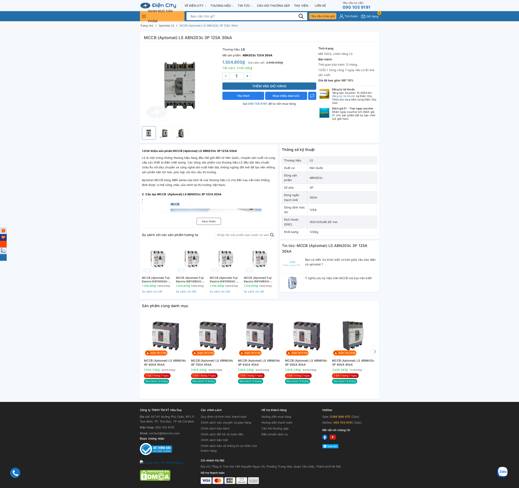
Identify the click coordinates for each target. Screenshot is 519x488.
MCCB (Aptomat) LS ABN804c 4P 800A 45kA (165, 362)
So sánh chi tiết (152, 291)
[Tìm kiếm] (301, 16)
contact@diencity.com (164, 433)
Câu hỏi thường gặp (273, 5)
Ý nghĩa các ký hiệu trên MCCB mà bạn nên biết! (338, 278)
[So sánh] (312, 96)
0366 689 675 (340, 416)
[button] (374, 352)
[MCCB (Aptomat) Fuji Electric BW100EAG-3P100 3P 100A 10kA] (158, 258)
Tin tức (244, 5)
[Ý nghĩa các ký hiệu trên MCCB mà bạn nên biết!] (292, 283)
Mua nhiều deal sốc (286, 95)
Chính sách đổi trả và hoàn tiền (222, 434)
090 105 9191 (356, 5)
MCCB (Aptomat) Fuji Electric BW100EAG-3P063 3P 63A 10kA (224, 279)
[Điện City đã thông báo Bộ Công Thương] (156, 449)
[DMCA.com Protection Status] (155, 475)
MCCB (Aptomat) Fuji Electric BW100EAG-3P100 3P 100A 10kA (156, 279)
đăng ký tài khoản (343, 96)
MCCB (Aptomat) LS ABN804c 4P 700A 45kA (212, 362)
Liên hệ (320, 5)
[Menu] (144, 16)
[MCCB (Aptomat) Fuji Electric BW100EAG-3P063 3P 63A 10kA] (226, 258)
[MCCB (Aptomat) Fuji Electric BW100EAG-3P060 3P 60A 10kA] (260, 258)
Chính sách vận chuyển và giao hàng (226, 422)
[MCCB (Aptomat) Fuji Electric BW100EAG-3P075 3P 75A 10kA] (192, 258)
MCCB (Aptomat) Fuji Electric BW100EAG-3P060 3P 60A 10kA (258, 279)
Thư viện (301, 5)
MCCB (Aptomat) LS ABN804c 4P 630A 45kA (259, 362)
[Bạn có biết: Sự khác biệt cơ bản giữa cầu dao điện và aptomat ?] (292, 264)
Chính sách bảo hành (215, 428)
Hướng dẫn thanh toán (277, 422)
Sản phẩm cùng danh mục (165, 306)
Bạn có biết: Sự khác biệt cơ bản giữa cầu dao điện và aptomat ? (340, 262)
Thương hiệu (221, 5)
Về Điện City (194, 5)
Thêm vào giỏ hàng (269, 86)
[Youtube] (333, 436)
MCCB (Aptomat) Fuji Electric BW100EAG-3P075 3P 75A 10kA (190, 279)
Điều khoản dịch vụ (275, 434)
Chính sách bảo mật (214, 440)
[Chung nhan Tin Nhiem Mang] (161, 462)
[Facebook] (324, 436)
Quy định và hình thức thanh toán (224, 416)
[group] (181, 85)
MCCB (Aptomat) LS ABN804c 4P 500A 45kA (306, 362)
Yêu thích (243, 95)
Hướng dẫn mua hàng (276, 416)
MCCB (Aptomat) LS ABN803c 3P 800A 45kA (353, 362)
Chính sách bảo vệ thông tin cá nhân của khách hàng (229, 448)
